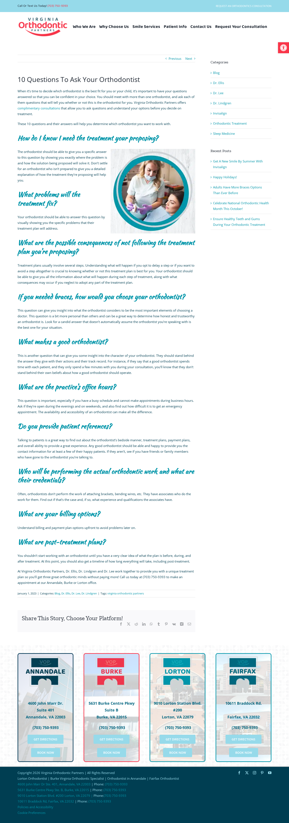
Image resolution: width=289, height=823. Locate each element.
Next (188, 58)
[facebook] (239, 772)
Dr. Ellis (65, 593)
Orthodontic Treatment (230, 123)
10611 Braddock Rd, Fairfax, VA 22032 (46, 801)
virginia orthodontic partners (125, 593)
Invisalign (220, 113)
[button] (283, 47)
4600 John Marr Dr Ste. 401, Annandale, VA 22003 (54, 784)
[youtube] (269, 772)
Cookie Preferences (31, 813)
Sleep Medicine (224, 133)
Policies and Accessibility (35, 807)
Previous (175, 58)
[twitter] (247, 772)
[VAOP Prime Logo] (43, 14)
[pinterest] (262, 772)
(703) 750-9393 (57, 5)
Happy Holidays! (225, 177)
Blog (57, 593)
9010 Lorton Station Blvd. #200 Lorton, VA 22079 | (55, 795)
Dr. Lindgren (89, 593)
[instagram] (254, 772)
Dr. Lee (76, 593)
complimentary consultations (39, 108)
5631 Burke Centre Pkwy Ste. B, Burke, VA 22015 (53, 790)
